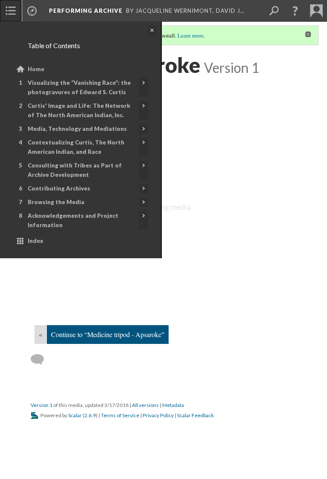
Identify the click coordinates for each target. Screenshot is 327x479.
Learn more (191, 35)
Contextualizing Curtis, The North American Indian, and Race (76, 147)
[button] (295, 10)
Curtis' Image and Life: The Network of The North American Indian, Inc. (79, 110)
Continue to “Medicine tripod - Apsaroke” (107, 334)
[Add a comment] (41, 359)
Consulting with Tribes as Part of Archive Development (75, 170)
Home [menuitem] (36, 69)
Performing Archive (86, 10)
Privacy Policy (158, 415)
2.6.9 (90, 415)
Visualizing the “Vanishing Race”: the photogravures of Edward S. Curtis (79, 87)
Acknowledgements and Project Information (73, 220)
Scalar (75, 415)
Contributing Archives (59, 188)
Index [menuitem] (35, 240)
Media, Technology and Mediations (77, 128)
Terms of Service (120, 415)
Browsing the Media (56, 202)
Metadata (173, 405)
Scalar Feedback (195, 415)
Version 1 (41, 405)
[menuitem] (10, 10)
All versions (145, 405)
